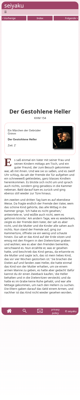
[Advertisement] (40, 63)
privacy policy (55, 311)
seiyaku (14, 5)
